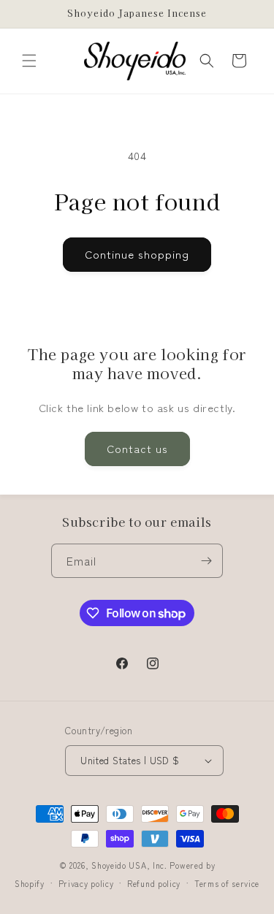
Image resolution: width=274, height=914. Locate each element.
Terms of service (226, 883)
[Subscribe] (206, 561)
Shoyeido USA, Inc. (129, 865)
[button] (29, 61)
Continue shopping (137, 254)
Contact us (137, 448)
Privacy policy (86, 883)
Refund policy (153, 883)
